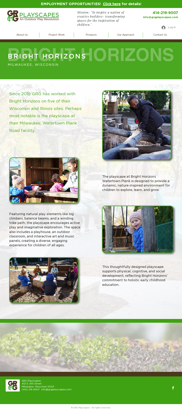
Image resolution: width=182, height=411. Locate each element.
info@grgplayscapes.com (160, 17)
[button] (22, 34)
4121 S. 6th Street (32, 384)
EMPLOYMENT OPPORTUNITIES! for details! (91, 4)
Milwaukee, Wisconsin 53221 (38, 387)
